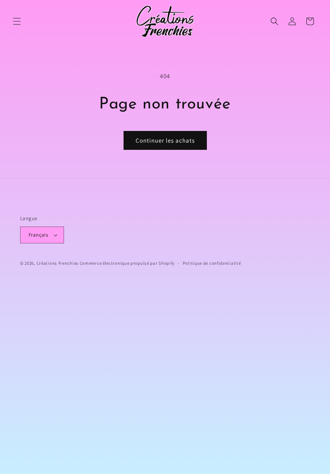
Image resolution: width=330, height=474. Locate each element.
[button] (17, 21)
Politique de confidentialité (212, 263)
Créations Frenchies (57, 263)
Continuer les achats (165, 140)
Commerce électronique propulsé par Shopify (127, 263)
